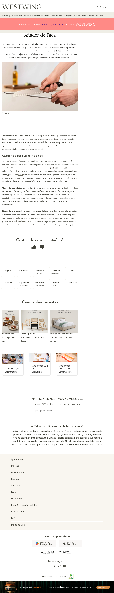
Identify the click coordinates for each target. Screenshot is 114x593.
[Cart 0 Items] (110, 7)
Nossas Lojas (18, 472)
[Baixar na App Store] (70, 543)
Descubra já (37, 371)
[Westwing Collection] (48, 552)
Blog (13, 492)
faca (20, 174)
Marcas (15, 465)
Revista (15, 478)
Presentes (24, 270)
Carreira (15, 485)
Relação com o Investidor (24, 505)
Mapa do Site (18, 524)
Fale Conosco (18, 511)
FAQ (13, 518)
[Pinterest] (54, 566)
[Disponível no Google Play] (44, 543)
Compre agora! (65, 371)
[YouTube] (49, 566)
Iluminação (72, 282)
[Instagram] (64, 566)
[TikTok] (59, 566)
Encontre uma (11, 371)
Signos (8, 270)
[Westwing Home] (21, 6)
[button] (99, 7)
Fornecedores (18, 498)
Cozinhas (8, 282)
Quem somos (18, 459)
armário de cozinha (21, 221)
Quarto (72, 270)
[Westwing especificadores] (66, 553)
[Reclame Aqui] (71, 576)
